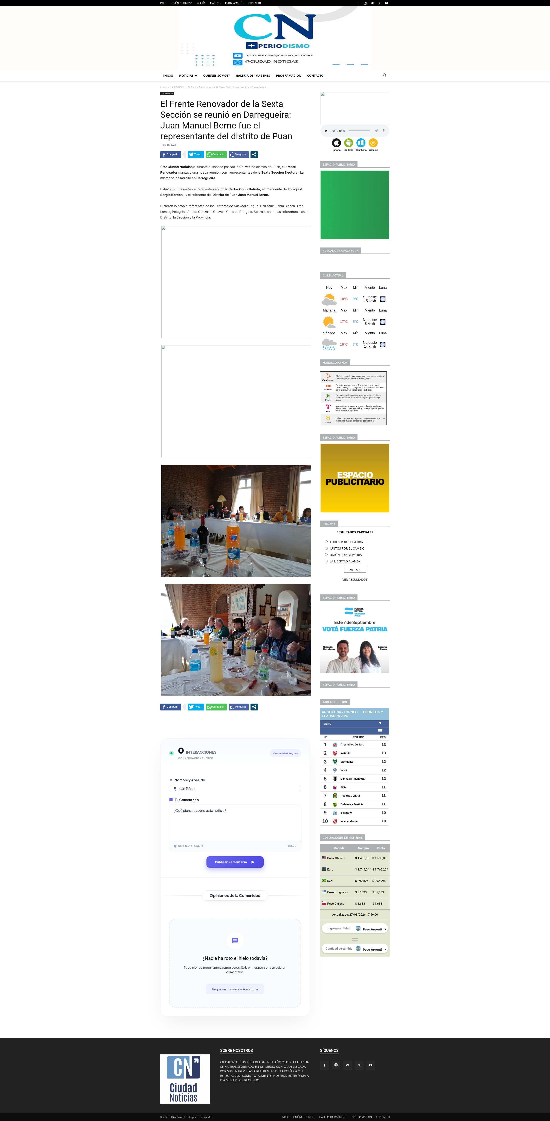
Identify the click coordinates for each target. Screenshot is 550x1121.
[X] (379, 3)
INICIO (163, 3)
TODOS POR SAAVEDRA (346, 542)
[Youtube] (386, 3)
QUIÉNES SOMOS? (181, 3)
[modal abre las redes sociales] (254, 154)
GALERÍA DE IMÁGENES (208, 3)
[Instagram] (365, 3)
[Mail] (372, 3)
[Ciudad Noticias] (275, 38)
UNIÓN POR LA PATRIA (346, 555)
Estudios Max (205, 1117)
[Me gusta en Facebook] (239, 154)
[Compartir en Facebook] (170, 154)
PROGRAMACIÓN (234, 3)
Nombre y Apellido (190, 780)
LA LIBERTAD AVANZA (345, 561)
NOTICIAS (186, 75)
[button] (384, 76)
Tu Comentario (187, 800)
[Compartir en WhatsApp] (216, 154)
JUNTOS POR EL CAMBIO (347, 548)
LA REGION (177, 87)
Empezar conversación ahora (235, 989)
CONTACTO (254, 3)
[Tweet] (196, 154)
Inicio (163, 87)
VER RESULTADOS (354, 579)
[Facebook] (358, 3)
